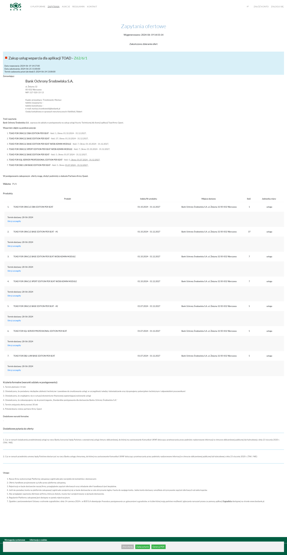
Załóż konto (261, 6)
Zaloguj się (277, 6)
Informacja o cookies (38, 540)
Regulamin (78, 6)
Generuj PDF (158, 546)
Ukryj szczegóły (14, 221)
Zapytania (53, 6)
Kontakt (92, 6)
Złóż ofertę (127, 546)
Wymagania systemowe (14, 540)
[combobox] (248, 6)
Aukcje (66, 6)
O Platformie (37, 6)
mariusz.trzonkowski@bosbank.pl (46, 108)
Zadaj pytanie (142, 546)
